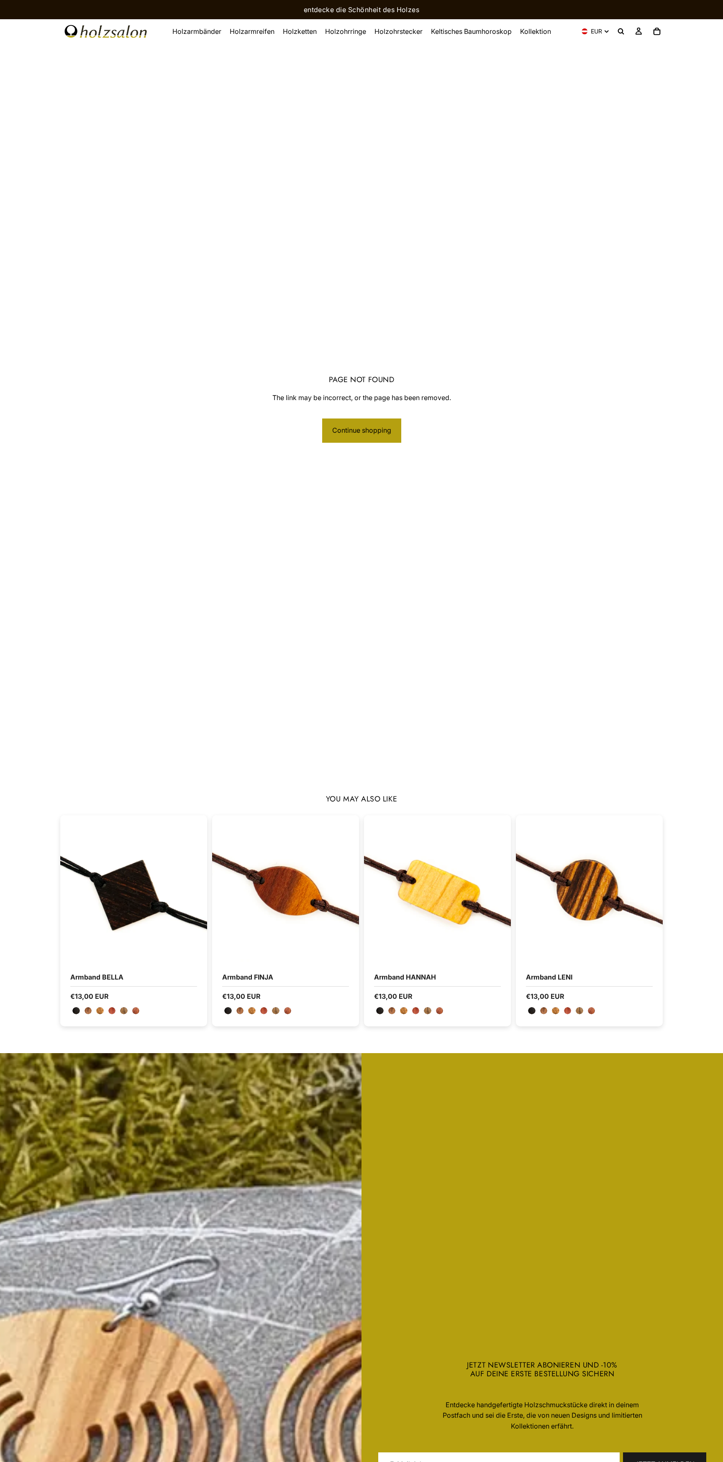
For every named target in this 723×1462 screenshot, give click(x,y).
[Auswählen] (194, 949)
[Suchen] (621, 31)
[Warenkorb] (657, 31)
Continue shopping (361, 430)
